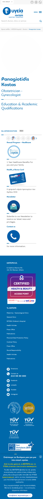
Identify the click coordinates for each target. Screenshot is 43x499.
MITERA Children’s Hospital (16, 321)
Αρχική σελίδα (5, 29)
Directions (14, 369)
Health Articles (12, 325)
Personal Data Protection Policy (17, 338)
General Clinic (11, 317)
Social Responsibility (14, 350)
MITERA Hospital (16, 29)
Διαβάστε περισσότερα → (19, 495)
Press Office (11, 329)
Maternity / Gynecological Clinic (18, 313)
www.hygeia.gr (8, 477)
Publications (11, 334)
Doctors (25, 29)
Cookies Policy (12, 342)
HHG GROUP (6, 2)
